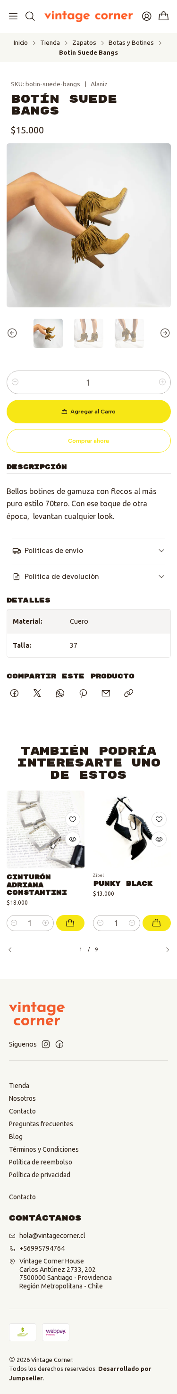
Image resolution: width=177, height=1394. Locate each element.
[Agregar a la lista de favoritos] (72, 819)
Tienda (50, 43)
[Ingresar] (146, 16)
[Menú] (13, 16)
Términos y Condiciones (44, 1149)
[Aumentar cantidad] (162, 382)
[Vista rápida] (72, 839)
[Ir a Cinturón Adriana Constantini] (45, 829)
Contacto (22, 1111)
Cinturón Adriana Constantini (37, 885)
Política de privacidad (39, 1175)
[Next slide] (164, 333)
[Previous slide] (14, 333)
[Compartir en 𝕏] (37, 693)
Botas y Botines (131, 43)
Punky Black (122, 884)
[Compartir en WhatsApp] (60, 693)
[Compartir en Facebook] (14, 693)
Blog (16, 1136)
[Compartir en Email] (106, 693)
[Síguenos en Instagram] (46, 1044)
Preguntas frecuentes (41, 1124)
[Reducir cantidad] (15, 382)
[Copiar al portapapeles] (128, 693)
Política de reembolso (40, 1162)
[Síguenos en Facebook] (59, 1044)
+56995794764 (42, 1248)
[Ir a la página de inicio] (88, 16)
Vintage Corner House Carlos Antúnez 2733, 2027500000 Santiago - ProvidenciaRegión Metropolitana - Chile (65, 1273)
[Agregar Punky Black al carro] (157, 923)
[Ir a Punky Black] (132, 829)
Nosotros (22, 1098)
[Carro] (163, 16)
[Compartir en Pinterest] (83, 693)
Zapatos (84, 43)
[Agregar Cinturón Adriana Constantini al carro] (70, 923)
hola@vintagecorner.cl (52, 1235)
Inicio (21, 43)
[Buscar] (29, 16)
